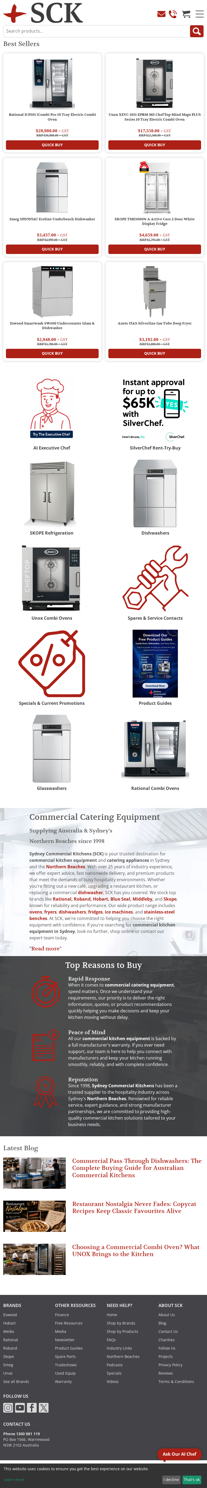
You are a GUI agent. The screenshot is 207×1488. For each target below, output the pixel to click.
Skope (8, 1356)
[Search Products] (196, 31)
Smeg (8, 1365)
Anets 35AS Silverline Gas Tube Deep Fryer (155, 323)
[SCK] (43, 12)
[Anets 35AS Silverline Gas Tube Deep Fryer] (155, 293)
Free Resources (68, 1323)
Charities (166, 1340)
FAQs (111, 1340)
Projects (165, 1356)
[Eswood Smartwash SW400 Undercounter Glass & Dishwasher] (52, 293)
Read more (45, 949)
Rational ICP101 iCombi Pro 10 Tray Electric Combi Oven (52, 117)
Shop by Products (122, 1331)
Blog (162, 1323)
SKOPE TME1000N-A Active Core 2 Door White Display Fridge (155, 221)
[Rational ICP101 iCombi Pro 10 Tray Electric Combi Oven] (52, 84)
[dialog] (103, 1475)
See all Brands (16, 1381)
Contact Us (168, 1331)
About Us (166, 1315)
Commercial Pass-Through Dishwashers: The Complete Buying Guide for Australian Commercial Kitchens (137, 1168)
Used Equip (65, 1373)
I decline (171, 1479)
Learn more (14, 1479)
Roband (10, 1348)
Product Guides (69, 1348)
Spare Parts (65, 1356)
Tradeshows (66, 1365)
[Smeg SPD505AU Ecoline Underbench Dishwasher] (52, 188)
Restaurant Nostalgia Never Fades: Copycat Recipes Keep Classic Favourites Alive (134, 1207)
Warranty (63, 1381)
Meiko (8, 1331)
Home (112, 1315)
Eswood (10, 1315)
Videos (113, 1381)
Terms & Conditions (176, 1381)
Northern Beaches (123, 1356)
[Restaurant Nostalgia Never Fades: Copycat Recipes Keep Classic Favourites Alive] (34, 1218)
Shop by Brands (121, 1323)
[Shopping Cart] (186, 14)
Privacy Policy (170, 1365)
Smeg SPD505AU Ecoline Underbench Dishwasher (52, 219)
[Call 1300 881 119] (173, 14)
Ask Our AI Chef (179, 1454)
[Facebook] (32, 1407)
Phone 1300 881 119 (21, 1434)
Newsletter (65, 1340)
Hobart (9, 1323)
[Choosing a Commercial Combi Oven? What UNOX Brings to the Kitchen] (34, 1261)
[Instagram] (8, 1407)
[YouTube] (20, 1407)
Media (60, 1331)
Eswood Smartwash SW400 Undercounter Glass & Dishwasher (52, 326)
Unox (7, 1373)
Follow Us (166, 1348)
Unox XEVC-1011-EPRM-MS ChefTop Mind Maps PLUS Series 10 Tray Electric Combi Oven (155, 117)
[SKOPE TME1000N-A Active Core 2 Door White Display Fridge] (155, 188)
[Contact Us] (161, 14)
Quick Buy (52, 145)
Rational (10, 1340)
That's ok (192, 1479)
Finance (62, 1315)
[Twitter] (44, 1407)
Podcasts (115, 1365)
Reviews (165, 1373)
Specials (114, 1373)
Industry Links (119, 1348)
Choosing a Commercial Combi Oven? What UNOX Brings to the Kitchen (135, 1250)
